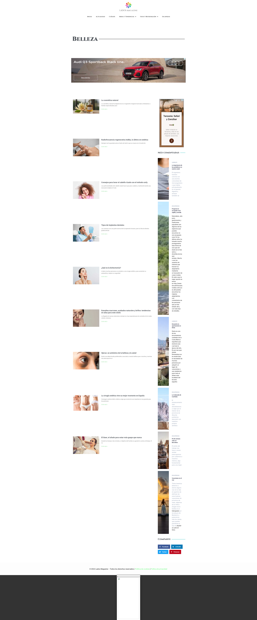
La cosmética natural (109, 100)
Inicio (89, 17)
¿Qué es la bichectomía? (111, 268)
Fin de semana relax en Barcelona (176, 440)
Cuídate (112, 17)
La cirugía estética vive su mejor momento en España (122, 396)
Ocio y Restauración (148, 17)
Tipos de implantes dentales (112, 225)
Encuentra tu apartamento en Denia (176, 325)
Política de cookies (142, 569)
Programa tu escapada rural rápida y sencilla (176, 210)
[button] (128, 576)
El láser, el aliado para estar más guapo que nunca (121, 437)
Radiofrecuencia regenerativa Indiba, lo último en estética (124, 140)
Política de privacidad (159, 569)
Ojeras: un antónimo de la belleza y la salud (118, 353)
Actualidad (100, 17)
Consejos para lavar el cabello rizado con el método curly (124, 182)
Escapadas (166, 17)
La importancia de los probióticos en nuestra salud (177, 167)
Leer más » (104, 109)
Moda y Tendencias (126, 17)
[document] (128, 597)
